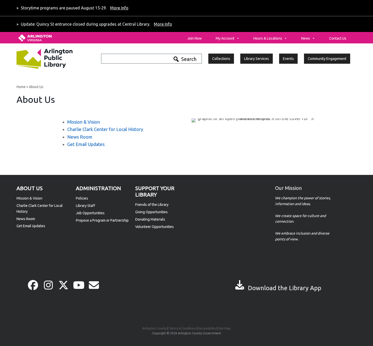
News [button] (305, 38)
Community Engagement (327, 59)
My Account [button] (225, 38)
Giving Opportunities (151, 212)
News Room (79, 136)
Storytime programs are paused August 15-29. (74, 8)
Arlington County (154, 328)
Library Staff (85, 206)
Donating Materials (150, 219)
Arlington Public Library (55, 58)
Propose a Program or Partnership (102, 220)
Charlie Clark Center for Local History (105, 129)
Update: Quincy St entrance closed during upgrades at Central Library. (96, 24)
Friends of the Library (151, 205)
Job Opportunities (90, 213)
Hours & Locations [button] (267, 38)
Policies (82, 198)
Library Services (256, 59)
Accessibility (207, 328)
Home (21, 87)
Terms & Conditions (183, 328)
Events (288, 59)
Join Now (194, 38)
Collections (221, 59)
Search (188, 59)
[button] (33, 285)
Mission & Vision (83, 121)
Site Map (224, 328)
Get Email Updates (86, 144)
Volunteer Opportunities (154, 227)
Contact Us (337, 38)
